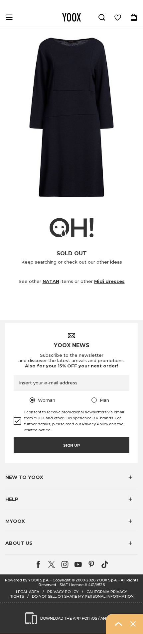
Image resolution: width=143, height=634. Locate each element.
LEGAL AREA (27, 591)
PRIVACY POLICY (62, 591)
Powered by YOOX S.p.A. (27, 580)
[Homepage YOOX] (71, 17)
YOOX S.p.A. (106, 580)
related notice (37, 430)
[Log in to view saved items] (117, 17)
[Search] (101, 17)
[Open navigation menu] (9, 17)
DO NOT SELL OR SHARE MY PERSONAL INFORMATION (83, 596)
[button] (71, 477)
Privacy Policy (95, 424)
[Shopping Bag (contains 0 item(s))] (133, 17)
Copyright (62, 580)
